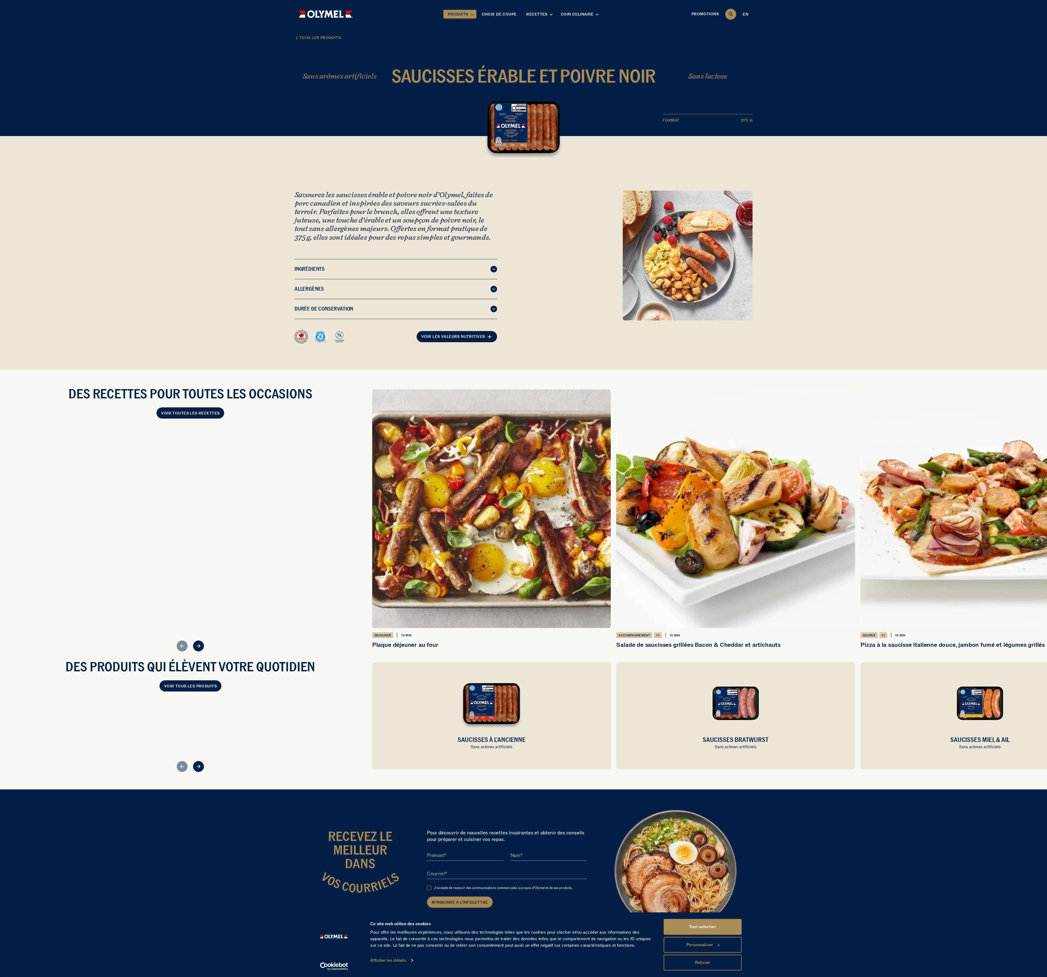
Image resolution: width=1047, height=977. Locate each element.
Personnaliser (699, 944)
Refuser (702, 962)
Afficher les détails (388, 960)
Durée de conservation (323, 308)
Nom (515, 855)
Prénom (435, 855)
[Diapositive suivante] (198, 646)
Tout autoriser (702, 926)
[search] (730, 14)
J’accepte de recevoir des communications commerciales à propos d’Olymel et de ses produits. (503, 888)
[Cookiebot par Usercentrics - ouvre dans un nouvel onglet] (334, 966)
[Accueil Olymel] (326, 14)
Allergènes (309, 288)
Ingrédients (309, 269)
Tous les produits (320, 37)
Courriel (436, 873)
